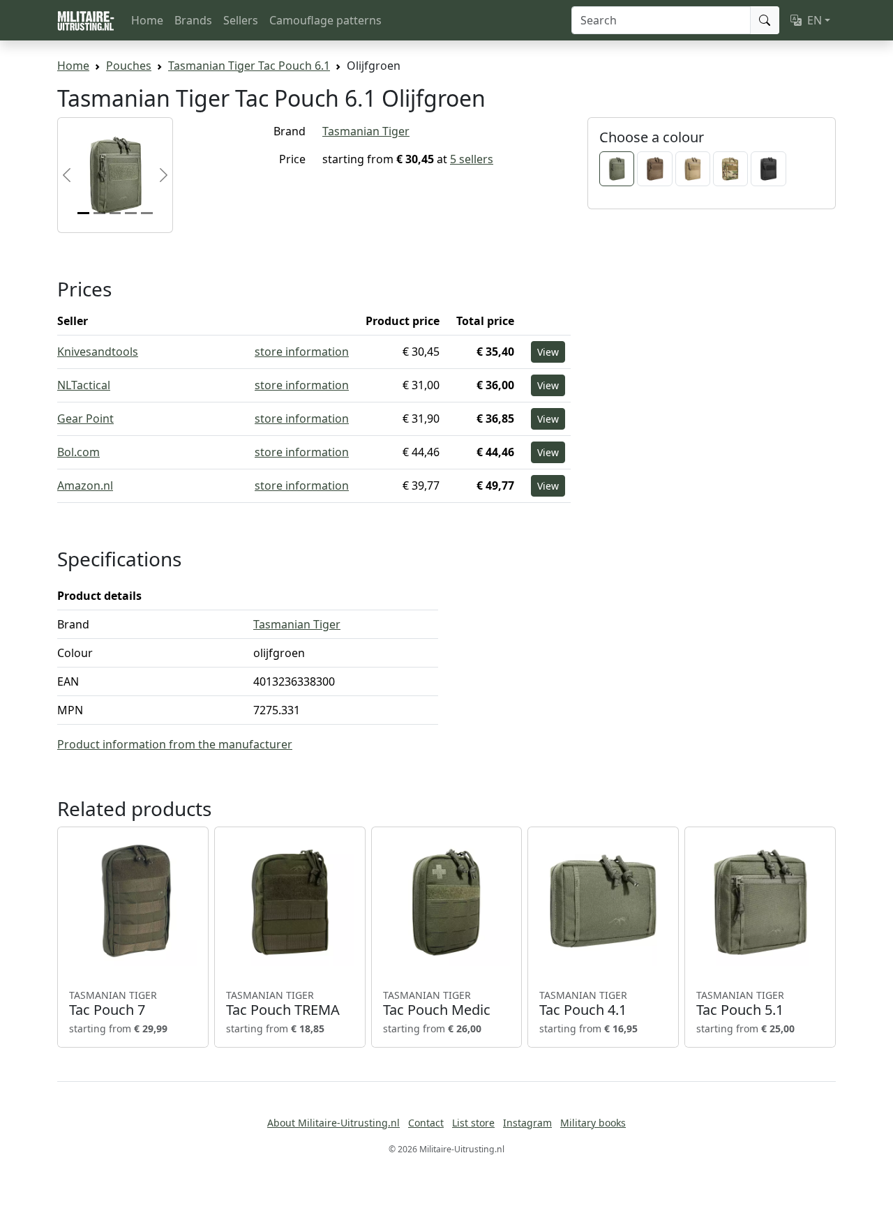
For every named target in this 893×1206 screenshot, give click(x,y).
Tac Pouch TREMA (283, 1003)
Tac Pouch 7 (113, 1003)
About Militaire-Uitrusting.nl (333, 1122)
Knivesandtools (97, 351)
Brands (193, 20)
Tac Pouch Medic (436, 1003)
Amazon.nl (85, 485)
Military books (593, 1122)
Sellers (240, 20)
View (548, 352)
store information (302, 351)
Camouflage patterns (325, 20)
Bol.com (78, 452)
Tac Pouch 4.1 (583, 1003)
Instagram (527, 1122)
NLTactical (83, 385)
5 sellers (471, 159)
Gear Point (85, 418)
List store (473, 1122)
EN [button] (814, 20)
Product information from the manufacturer (174, 744)
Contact (426, 1122)
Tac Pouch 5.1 (740, 1003)
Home (147, 20)
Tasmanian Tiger (366, 131)
